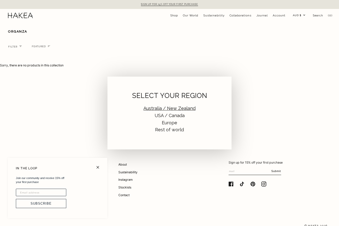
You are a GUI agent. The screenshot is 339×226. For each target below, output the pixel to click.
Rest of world (169, 129)
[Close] (100, 165)
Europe (169, 122)
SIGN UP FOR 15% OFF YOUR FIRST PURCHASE (169, 4)
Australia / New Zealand (169, 108)
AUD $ (297, 15)
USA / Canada (170, 115)
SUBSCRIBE (41, 203)
